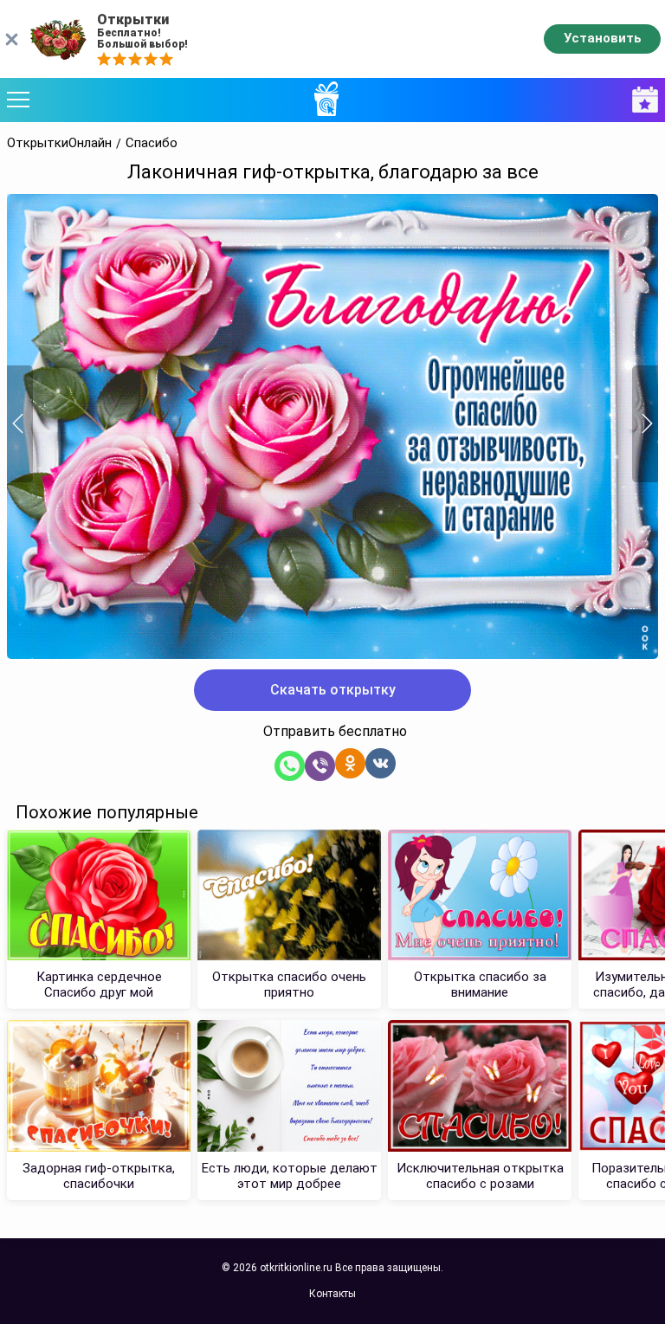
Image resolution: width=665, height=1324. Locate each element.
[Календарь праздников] (640, 100)
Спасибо (152, 143)
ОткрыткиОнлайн (59, 143)
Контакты (332, 1294)
